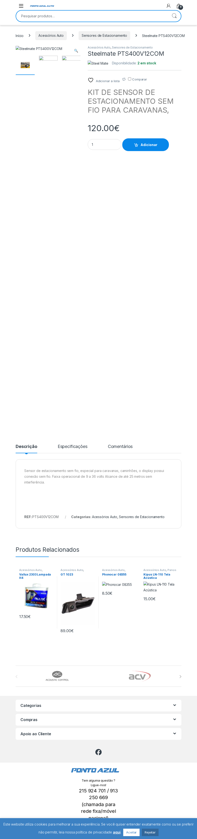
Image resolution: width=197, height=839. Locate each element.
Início (20, 35)
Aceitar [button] (131, 832)
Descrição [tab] (26, 446)
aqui (116, 832)
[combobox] (91, 16)
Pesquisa (174, 16)
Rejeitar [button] (150, 832)
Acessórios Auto (51, 35)
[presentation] (180, 676)
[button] (76, 51)
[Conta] (168, 6)
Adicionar (149, 145)
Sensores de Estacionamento (104, 35)
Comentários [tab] (120, 446)
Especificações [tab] (72, 446)
